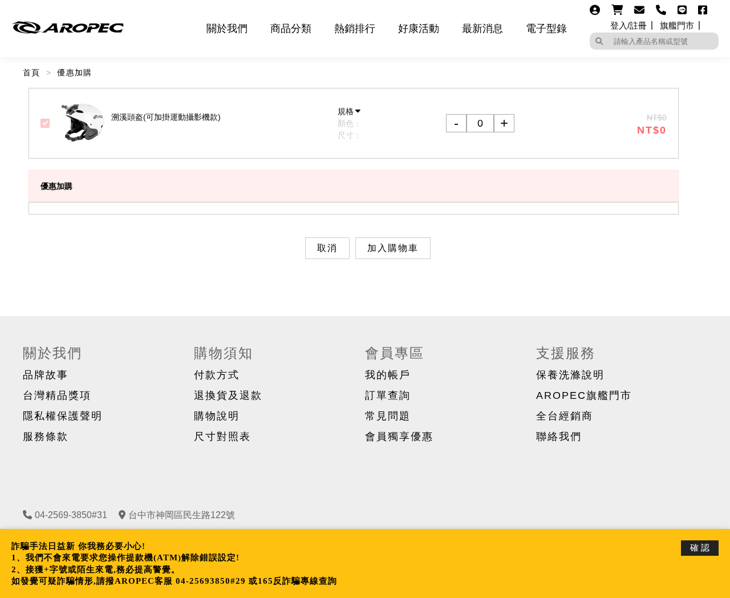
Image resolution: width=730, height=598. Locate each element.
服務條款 (45, 436)
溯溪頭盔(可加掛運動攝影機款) (166, 117)
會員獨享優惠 (399, 436)
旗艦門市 (677, 25)
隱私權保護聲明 (63, 416)
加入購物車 (393, 248)
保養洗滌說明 (570, 375)
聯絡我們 (559, 436)
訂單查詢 (388, 395)
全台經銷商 (564, 416)
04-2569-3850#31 (71, 515)
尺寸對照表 (222, 436)
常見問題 (388, 416)
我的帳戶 (388, 375)
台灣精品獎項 (57, 395)
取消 (327, 248)
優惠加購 (74, 72)
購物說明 (217, 416)
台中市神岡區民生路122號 (181, 515)
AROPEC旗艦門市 (584, 395)
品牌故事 (45, 375)
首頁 (31, 72)
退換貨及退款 (228, 395)
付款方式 (217, 375)
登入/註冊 (628, 25)
